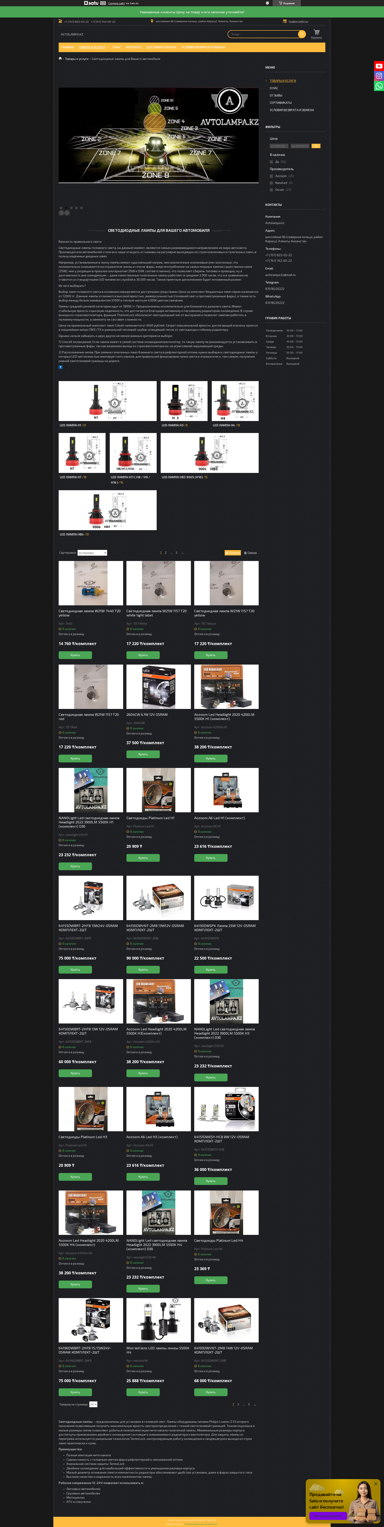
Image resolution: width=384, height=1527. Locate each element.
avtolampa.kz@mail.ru (280, 275)
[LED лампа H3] (184, 401)
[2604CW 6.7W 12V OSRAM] (158, 687)
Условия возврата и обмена (203, 47)
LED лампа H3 (173, 425)
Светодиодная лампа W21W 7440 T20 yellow (90, 613)
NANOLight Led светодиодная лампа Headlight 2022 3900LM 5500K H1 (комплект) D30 (89, 822)
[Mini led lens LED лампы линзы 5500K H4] (158, 1320)
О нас (117, 47)
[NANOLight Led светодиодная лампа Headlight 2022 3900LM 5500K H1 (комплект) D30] (91, 790)
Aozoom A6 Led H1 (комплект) (219, 818)
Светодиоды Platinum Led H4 (218, 1240)
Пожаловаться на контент (201, 1523)
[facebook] (60, 368)
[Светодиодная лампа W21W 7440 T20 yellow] (91, 583)
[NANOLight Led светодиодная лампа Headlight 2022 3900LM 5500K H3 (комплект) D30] (226, 1001)
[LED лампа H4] (235, 401)
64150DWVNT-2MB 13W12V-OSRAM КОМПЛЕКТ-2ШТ (155, 927)
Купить (75, 655)
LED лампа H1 (70, 425)
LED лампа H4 (224, 425)
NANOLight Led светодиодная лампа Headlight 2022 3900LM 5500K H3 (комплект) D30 (224, 1033)
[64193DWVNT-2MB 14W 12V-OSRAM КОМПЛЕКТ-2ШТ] (226, 1320)
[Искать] (302, 34)
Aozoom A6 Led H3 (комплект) (152, 1137)
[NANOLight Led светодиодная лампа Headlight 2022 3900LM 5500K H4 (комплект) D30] (158, 1213)
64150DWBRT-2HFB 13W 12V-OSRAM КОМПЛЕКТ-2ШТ (88, 1031)
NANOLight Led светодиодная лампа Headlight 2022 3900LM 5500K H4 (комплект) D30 (156, 1244)
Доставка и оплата (161, 47)
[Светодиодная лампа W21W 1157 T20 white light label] (158, 583)
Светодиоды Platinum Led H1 (150, 818)
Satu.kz (211, 1519)
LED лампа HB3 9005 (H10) (182, 477)
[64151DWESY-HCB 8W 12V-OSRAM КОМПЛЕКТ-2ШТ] (226, 1109)
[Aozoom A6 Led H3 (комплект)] (158, 1109)
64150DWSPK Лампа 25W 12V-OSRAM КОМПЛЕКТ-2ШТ (225, 927)
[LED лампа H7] (82, 453)
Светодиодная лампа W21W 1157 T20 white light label (156, 613)
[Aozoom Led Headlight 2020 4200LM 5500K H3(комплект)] (158, 1001)
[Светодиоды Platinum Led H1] (158, 790)
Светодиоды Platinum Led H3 (83, 1137)
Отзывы (276, 95)
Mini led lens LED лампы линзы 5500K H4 (157, 1350)
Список (252, 553)
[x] (65, 368)
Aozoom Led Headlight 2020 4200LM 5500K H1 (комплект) (224, 716)
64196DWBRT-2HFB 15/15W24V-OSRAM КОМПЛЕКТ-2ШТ (85, 1350)
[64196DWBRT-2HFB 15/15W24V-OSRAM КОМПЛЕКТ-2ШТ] (91, 1320)
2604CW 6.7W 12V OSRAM (147, 714)
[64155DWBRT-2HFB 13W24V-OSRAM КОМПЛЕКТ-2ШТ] (91, 898)
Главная (67, 47)
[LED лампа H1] (107, 401)
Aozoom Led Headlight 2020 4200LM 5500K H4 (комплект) (89, 1242)
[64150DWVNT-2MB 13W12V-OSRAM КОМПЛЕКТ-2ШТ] (158, 898)
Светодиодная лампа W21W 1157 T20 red (89, 716)
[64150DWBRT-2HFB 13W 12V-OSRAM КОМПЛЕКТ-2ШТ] (91, 1001)
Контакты (134, 47)
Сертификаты (281, 102)
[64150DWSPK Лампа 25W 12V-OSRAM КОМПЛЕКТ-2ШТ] (226, 898)
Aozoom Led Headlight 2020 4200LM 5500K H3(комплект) (156, 1031)
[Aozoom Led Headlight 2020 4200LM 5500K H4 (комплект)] (91, 1213)
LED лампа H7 (70, 477)
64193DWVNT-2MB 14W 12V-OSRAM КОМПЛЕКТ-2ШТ (223, 1350)
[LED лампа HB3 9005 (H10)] (209, 453)
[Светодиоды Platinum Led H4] (226, 1213)
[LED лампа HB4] (107, 510)
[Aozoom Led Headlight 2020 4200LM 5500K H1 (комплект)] (226, 687)
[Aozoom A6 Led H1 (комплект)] (226, 790)
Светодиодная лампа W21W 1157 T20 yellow (224, 613)
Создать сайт (116, 3)
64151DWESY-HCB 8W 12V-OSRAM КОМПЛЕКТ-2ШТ (221, 1139)
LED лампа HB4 (72, 534)
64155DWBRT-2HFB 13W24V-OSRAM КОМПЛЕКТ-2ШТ (88, 927)
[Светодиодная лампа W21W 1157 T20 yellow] (226, 583)
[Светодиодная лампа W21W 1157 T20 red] (91, 687)
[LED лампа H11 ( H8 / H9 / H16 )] (133, 453)
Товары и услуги (92, 47)
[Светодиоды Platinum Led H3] (91, 1109)
